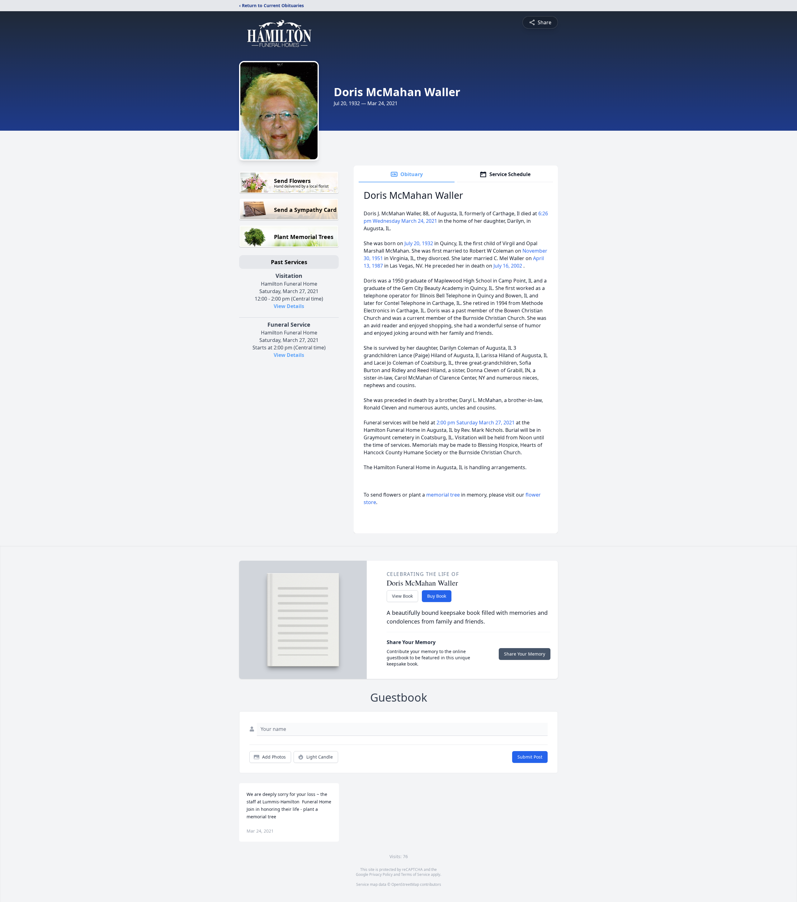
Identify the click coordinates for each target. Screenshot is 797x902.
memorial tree (443, 494)
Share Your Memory (524, 654)
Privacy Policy (381, 874)
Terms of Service (415, 874)
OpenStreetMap (405, 884)
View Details (289, 306)
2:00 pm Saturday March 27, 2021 (476, 422)
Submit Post (529, 757)
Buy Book (436, 596)
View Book (402, 596)
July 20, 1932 (419, 243)
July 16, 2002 (508, 265)
